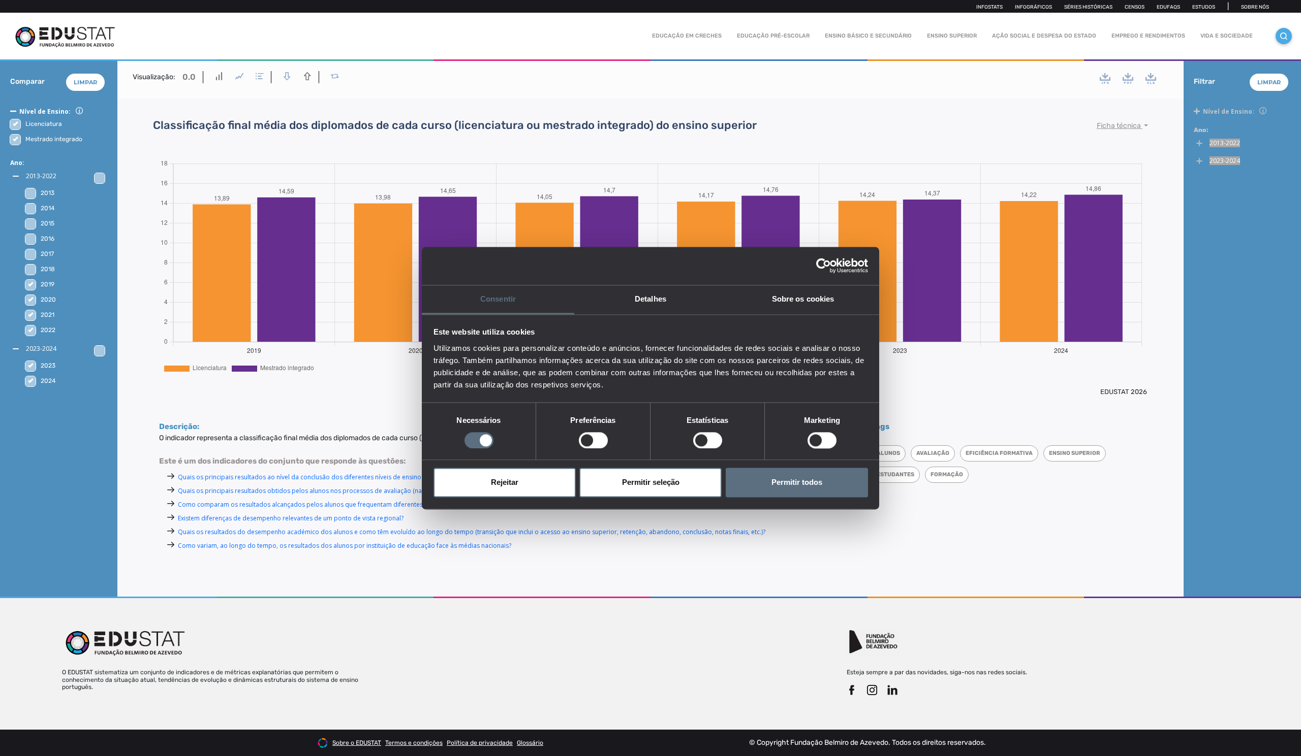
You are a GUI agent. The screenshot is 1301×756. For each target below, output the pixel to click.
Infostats (989, 7)
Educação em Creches (687, 35)
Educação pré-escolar (773, 35)
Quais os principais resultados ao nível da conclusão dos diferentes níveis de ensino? (301, 477)
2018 (48, 269)
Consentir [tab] (498, 298)
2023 (48, 365)
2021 (47, 314)
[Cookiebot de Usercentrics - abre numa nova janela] (823, 265)
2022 (48, 330)
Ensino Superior (952, 35)
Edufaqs (1168, 7)
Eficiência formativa (999, 453)
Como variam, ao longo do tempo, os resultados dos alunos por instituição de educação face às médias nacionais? (344, 545)
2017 (47, 253)
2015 (47, 223)
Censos (1134, 7)
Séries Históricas (1088, 7)
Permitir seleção (650, 482)
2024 (48, 380)
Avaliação (932, 453)
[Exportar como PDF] (1128, 78)
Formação (947, 474)
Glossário (530, 742)
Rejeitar (504, 482)
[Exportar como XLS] (1150, 78)
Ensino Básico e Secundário (868, 35)
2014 (47, 208)
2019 (47, 284)
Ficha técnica (1119, 125)
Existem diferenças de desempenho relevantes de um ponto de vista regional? (291, 518)
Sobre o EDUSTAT (356, 742)
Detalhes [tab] (650, 298)
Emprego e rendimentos (1148, 35)
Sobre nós (1255, 7)
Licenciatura (43, 123)
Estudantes (895, 474)
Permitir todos (796, 482)
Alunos (888, 453)
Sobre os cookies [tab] (803, 298)
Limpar (85, 82)
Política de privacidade (480, 742)
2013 (47, 192)
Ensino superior (1074, 453)
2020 (48, 299)
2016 (47, 238)
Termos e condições (414, 742)
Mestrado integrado (53, 139)
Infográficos (1033, 7)
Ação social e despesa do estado (1044, 35)
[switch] (593, 440)
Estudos (1203, 7)
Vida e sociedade (1226, 35)
